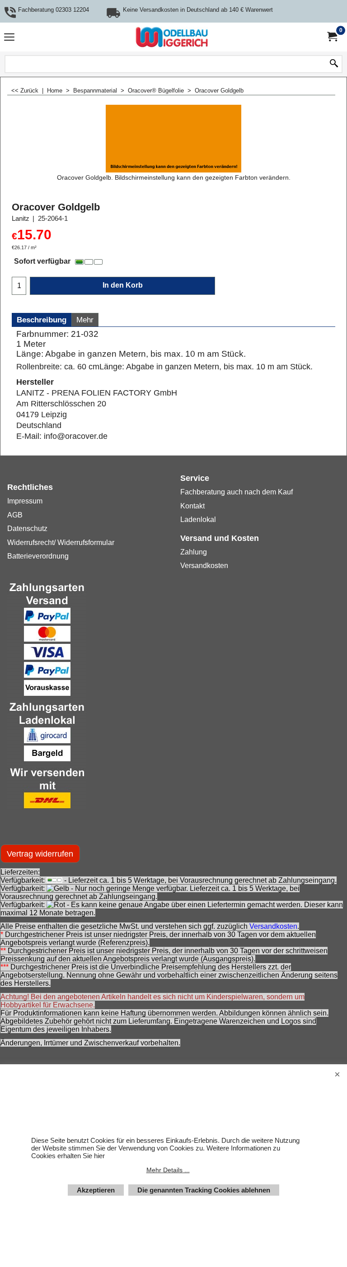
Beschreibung (41, 320)
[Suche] (334, 64)
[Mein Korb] (331, 36)
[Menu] (9, 38)
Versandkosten (273, 926)
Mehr (85, 320)
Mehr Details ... (168, 1170)
